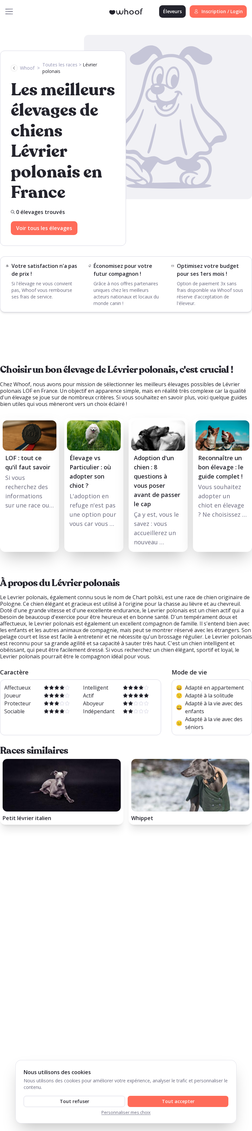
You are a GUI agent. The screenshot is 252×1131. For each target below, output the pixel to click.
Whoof (27, 68)
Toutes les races (59, 64)
